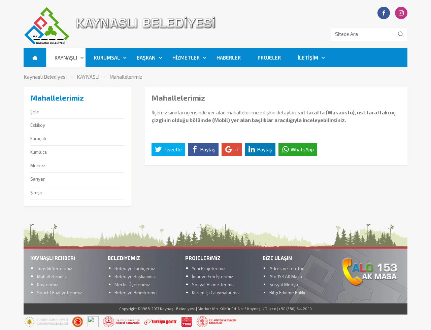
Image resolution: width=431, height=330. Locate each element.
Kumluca (38, 152)
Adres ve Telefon (286, 268)
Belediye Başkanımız (135, 276)
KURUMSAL (107, 57)
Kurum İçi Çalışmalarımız (216, 292)
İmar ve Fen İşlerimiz (212, 276)
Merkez (37, 165)
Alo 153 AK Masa (285, 276)
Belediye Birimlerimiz (136, 292)
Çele (34, 111)
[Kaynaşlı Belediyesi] (158, 43)
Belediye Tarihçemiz (134, 268)
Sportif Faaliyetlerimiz (59, 292)
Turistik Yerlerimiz (54, 268)
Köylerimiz (47, 284)
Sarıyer (37, 179)
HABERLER (229, 57)
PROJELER (269, 57)
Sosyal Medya (283, 284)
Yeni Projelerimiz (209, 268)
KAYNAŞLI (66, 57)
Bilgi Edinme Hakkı (287, 292)
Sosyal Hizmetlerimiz (213, 284)
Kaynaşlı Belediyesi (45, 77)
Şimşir (36, 192)
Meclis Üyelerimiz (132, 284)
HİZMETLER (186, 57)
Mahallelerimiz (125, 77)
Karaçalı (38, 138)
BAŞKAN (146, 57)
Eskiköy (37, 125)
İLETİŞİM (308, 57)
